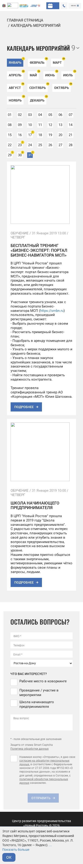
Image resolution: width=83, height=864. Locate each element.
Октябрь (62, 87)
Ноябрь (16, 99)
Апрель (16, 74)
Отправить (40, 798)
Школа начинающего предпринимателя (35, 505)
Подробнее (24, 407)
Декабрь (38, 99)
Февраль (38, 61)
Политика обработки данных (29, 748)
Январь (16, 61)
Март (58, 61)
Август (16, 87)
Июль (69, 74)
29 (10, 154)
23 (20, 144)
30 (20, 154)
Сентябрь (38, 87)
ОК (9, 857)
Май (34, 74)
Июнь (51, 74)
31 (30, 154)
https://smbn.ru (52, 311)
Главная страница (25, 20)
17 (30, 134)
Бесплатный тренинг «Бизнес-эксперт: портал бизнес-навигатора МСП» (39, 250)
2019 (67, 48)
